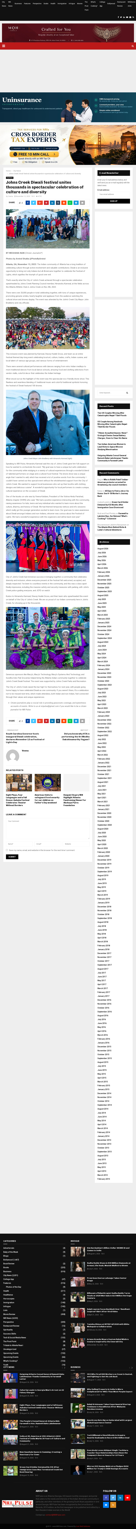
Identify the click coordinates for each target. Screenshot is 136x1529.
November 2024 (104, 630)
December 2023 (104, 673)
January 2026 (103, 576)
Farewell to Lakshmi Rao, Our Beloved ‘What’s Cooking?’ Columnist (112, 516)
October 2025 (103, 587)
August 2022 (102, 735)
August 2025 (102, 595)
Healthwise (8, 1295)
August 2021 (102, 782)
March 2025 (102, 615)
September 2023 (104, 685)
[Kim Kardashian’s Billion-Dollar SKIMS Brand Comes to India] (78, 1251)
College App (102, 4)
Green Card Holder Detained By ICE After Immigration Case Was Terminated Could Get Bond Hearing (41, 1469)
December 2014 (104, 1093)
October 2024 (103, 634)
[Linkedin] (124, 17)
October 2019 (103, 868)
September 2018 (104, 918)
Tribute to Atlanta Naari (13, 1345)
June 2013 (102, 1163)
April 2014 (101, 1124)
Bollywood (111, 4)
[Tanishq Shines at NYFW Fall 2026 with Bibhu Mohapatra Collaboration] (78, 1328)
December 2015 (104, 1047)
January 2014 (103, 1136)
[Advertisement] (68, 71)
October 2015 (103, 1054)
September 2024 (104, 638)
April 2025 (101, 611)
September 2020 (104, 825)
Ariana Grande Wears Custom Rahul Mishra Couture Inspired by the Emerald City (108, 1340)
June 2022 (102, 743)
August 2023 (102, 689)
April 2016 (101, 1031)
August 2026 (102, 549)
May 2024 (101, 654)
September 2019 (104, 872)
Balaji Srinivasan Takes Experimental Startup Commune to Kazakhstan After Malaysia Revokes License (109, 1406)
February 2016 (103, 1039)
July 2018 (101, 926)
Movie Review (9, 1314)
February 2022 (103, 759)
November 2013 (104, 1144)
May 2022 (101, 747)
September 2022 (104, 731)
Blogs (5, 1256)
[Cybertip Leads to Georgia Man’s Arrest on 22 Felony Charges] (10, 1394)
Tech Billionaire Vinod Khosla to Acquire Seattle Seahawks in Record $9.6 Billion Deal (108, 1436)
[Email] (130, 17)
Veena (10, 196)
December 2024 (104, 626)
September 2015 (104, 1058)
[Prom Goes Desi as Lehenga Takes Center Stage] (78, 1282)
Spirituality (8, 1330)
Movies (79, 4)
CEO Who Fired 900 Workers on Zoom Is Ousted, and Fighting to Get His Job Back (109, 1375)
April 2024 (101, 658)
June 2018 (102, 930)
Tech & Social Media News (14, 1338)
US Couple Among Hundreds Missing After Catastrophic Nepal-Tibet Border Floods (112, 424)
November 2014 (104, 1097)
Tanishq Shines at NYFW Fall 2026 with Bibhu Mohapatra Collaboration (108, 1325)
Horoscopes (8, 1299)
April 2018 (101, 938)
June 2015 (102, 1070)
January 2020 (103, 856)
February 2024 (103, 665)
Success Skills (9, 1334)
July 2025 (101, 599)
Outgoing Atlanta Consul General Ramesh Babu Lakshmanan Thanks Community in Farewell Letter (112, 458)
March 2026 (102, 568)
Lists (5, 1310)
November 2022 (104, 724)
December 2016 (104, 1000)
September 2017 (104, 965)
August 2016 (102, 1015)
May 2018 (101, 934)
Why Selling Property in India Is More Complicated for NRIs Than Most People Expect (109, 1390)
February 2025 (103, 619)
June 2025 (102, 603)
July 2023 (101, 693)
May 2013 (101, 1167)
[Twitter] (121, 17)
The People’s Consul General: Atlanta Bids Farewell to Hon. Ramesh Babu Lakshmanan (40, 1422)
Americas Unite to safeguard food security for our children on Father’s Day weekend (47, 799)
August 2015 (102, 1062)
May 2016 (101, 1027)
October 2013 (103, 1148)
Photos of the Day (13, 1287)
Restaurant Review (121, 4)
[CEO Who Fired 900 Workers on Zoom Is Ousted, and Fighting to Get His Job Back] (78, 1378)
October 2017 (103, 961)
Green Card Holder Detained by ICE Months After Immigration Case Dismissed (112, 504)
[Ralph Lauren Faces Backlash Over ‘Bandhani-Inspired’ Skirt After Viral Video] (78, 1313)
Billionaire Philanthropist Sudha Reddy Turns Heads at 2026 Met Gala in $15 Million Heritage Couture (109, 1295)
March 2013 (102, 1175)
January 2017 (103, 996)
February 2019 (103, 899)
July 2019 (101, 879)
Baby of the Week (10, 1252)
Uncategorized (9, 1349)
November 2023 (104, 677)
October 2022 (103, 728)
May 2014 (101, 1121)
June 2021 (102, 790)
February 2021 (103, 805)
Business (18, 4)
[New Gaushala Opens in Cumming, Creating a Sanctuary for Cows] (10, 1455)
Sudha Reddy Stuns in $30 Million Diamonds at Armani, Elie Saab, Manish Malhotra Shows (109, 1264)
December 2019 (104, 860)
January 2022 (103, 763)
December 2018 (104, 907)
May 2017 (101, 980)
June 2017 (102, 977)
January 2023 (103, 716)
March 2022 (102, 755)
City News (4, 4)
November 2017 (104, 957)
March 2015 (102, 1082)
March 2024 (102, 661)
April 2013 (101, 1171)
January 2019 (103, 903)
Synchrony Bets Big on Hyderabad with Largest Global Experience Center (109, 1421)
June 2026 (102, 556)
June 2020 (102, 836)
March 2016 (102, 1035)
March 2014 (102, 1128)
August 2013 (102, 1156)
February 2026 (103, 572)
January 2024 (103, 669)
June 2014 (102, 1117)
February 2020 (103, 852)
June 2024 (102, 650)
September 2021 (104, 778)
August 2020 (102, 829)
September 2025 (104, 591)
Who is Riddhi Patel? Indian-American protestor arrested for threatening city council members (112, 482)
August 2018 (102, 922)
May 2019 (101, 887)
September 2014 (104, 1105)
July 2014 (101, 1113)
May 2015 (101, 1074)
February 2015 (103, 1085)
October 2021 (103, 774)
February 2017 (103, 992)
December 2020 (104, 813)
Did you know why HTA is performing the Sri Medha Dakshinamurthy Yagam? (76, 736)
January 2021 (103, 809)
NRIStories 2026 (131, 4)
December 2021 (104, 766)
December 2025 (104, 580)
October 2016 (103, 1008)
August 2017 (102, 969)
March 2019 (102, 895)
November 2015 (104, 1051)
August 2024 (102, 642)
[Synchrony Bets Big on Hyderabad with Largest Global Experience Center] (78, 1424)
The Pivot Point (86, 6)
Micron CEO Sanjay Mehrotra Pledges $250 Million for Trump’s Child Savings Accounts (107, 1467)
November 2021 (104, 770)
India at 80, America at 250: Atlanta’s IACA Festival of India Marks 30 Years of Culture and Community (42, 1438)
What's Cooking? (10, 1361)
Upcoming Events (10, 1353)
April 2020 (101, 844)
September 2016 (104, 1012)
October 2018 (103, 914)
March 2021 (102, 802)
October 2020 (103, 821)
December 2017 (104, 953)
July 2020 (101, 833)
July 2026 (101, 553)
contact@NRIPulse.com (55, 1515)
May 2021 (101, 794)
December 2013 (104, 1140)
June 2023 (102, 697)
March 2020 (102, 848)
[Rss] (133, 17)
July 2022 (101, 739)
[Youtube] (127, 17)
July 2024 (101, 646)
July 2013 (101, 1159)
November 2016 (104, 1004)
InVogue (72, 4)
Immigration (62, 4)
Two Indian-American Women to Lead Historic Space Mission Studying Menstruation (111, 446)
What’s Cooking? (94, 4)
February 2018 (103, 946)
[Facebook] (118, 17)
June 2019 (102, 883)
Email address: (103, 190)
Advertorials (8, 1248)
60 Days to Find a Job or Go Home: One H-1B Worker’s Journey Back (113, 493)
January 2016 (103, 1043)
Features (27, 4)
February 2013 (103, 1179)
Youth (5, 1365)
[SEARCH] (127, 392)
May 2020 (101, 840)
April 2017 (101, 984)
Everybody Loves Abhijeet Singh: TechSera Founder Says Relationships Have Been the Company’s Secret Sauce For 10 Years (107, 1452)
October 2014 (103, 1101)
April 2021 (101, 798)
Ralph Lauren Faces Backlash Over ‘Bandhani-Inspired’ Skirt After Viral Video (108, 1310)
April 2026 (101, 564)
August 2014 (102, 1109)
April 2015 (101, 1078)
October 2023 (103, 681)
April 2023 (101, 704)
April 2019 (101, 891)
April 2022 (101, 751)
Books (46, 4)
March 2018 (102, 942)
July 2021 (101, 786)
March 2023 (102, 708)
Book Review (8, 1264)
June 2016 (102, 1023)
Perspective (37, 4)
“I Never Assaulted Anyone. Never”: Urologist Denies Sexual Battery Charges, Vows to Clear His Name (112, 435)
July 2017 (101, 973)
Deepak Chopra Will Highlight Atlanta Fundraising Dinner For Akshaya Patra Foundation (74, 800)
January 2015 (103, 1089)
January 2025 (103, 623)
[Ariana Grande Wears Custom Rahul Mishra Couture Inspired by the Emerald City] (78, 1343)
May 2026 (101, 560)
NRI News (10, 4)
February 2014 (103, 1132)
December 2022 (104, 720)
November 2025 (104, 584)
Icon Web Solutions (83, 1526)
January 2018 (103, 949)
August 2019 (102, 875)
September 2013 (104, 1152)
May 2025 (101, 607)
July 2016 (101, 1019)
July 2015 (101, 1066)
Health (53, 4)
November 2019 (104, 864)
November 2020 (104, 817)
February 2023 (103, 712)
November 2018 (104, 910)
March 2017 (102, 988)
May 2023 (101, 700)
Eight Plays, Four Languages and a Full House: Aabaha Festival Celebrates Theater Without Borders (17, 800)
